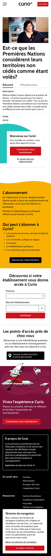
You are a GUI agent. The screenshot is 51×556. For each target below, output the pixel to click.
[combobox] (22, 308)
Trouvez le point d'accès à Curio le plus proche (25, 355)
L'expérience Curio (31, 488)
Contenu (27, 477)
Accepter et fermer (25, 548)
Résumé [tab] (8, 84)
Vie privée (27, 503)
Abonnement (29, 481)
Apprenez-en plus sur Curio (18, 465)
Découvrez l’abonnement (25, 260)
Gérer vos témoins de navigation (20, 542)
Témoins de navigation (33, 507)
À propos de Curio (31, 484)
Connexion (42, 4)
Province (10, 291)
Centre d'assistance (32, 496)
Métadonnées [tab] (29, 84)
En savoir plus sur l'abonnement (25, 160)
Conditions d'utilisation (33, 500)
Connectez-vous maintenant (25, 151)
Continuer (25, 315)
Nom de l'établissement (18, 302)
